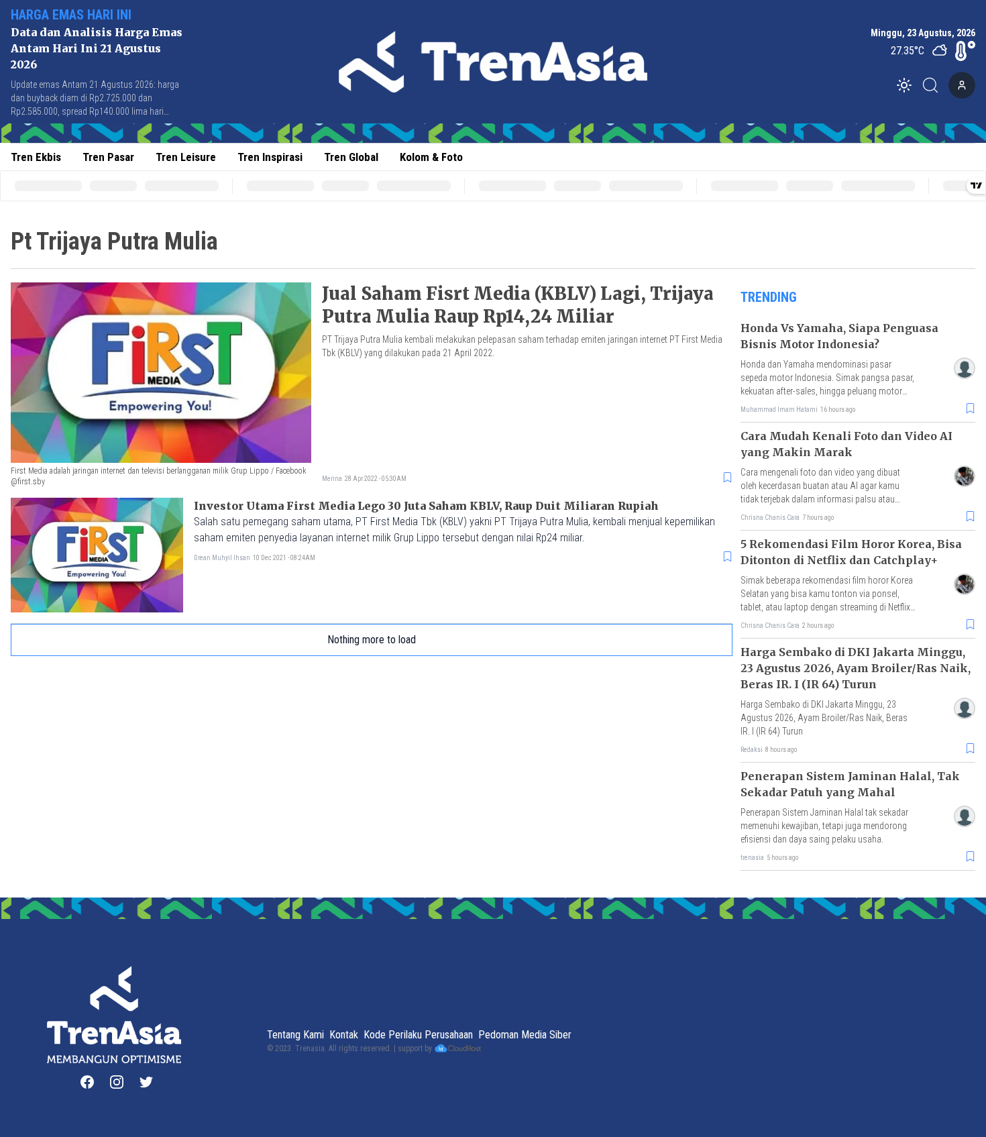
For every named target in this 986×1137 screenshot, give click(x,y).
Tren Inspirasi (270, 157)
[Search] (934, 85)
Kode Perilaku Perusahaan (418, 1034)
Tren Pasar (108, 157)
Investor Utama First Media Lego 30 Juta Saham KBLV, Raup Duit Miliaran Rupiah (426, 505)
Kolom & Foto (431, 157)
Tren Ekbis (36, 157)
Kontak (343, 1034)
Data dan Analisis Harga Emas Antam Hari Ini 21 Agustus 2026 (96, 48)
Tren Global (351, 157)
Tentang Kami (295, 1034)
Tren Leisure (186, 157)
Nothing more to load (371, 639)
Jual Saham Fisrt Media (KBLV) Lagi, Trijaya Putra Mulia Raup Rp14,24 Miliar (518, 304)
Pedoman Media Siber (524, 1034)
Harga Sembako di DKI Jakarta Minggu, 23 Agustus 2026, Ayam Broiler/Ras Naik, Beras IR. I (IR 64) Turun (856, 668)
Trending (769, 297)
